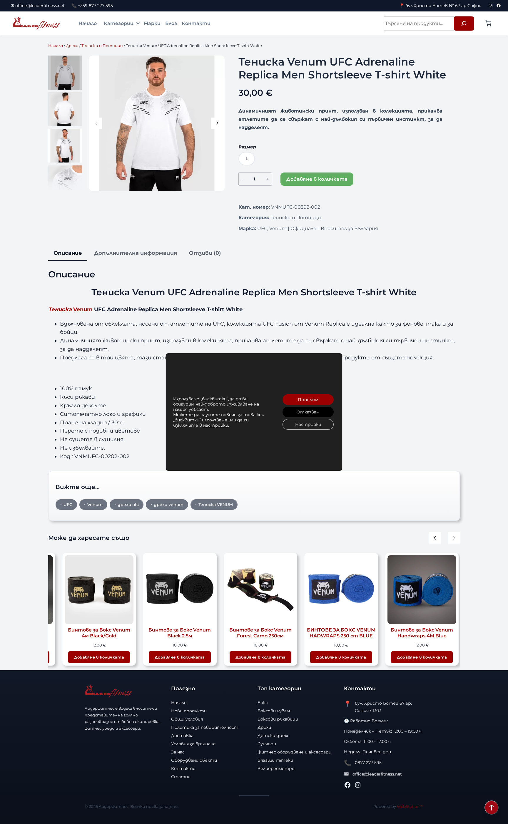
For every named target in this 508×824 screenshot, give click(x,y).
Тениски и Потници (102, 45)
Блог (171, 23)
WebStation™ (410, 806)
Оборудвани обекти (194, 760)
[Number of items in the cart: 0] (488, 23)
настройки (215, 425)
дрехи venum (168, 504)
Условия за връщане (193, 743)
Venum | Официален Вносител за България (323, 228)
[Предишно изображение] (96, 123)
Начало (87, 23)
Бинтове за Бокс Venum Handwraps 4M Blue (422, 632)
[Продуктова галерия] (157, 123)
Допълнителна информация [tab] (135, 253)
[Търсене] (464, 23)
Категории (118, 23)
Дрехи (72, 45)
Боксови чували (275, 711)
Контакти (196, 23)
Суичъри (267, 743)
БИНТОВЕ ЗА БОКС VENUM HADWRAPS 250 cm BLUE (341, 632)
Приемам (308, 399)
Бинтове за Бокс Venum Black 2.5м (179, 632)
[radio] (246, 158)
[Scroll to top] (491, 807)
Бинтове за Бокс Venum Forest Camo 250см (260, 632)
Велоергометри (276, 768)
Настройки (308, 424)
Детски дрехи (274, 735)
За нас (178, 752)
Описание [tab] (68, 253)
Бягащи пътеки (275, 760)
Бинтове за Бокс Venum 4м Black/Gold (99, 632)
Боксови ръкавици (278, 719)
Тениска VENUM (215, 504)
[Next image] (217, 123)
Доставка (182, 735)
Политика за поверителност (204, 727)
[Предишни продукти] (435, 538)
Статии (180, 776)
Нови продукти (189, 711)
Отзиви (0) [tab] (205, 253)
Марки (152, 23)
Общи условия (187, 719)
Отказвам (308, 412)
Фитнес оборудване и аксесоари (294, 752)
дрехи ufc (128, 504)
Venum (70, 309)
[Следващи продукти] (454, 538)
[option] (65, 109)
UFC (262, 228)
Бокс (263, 702)
